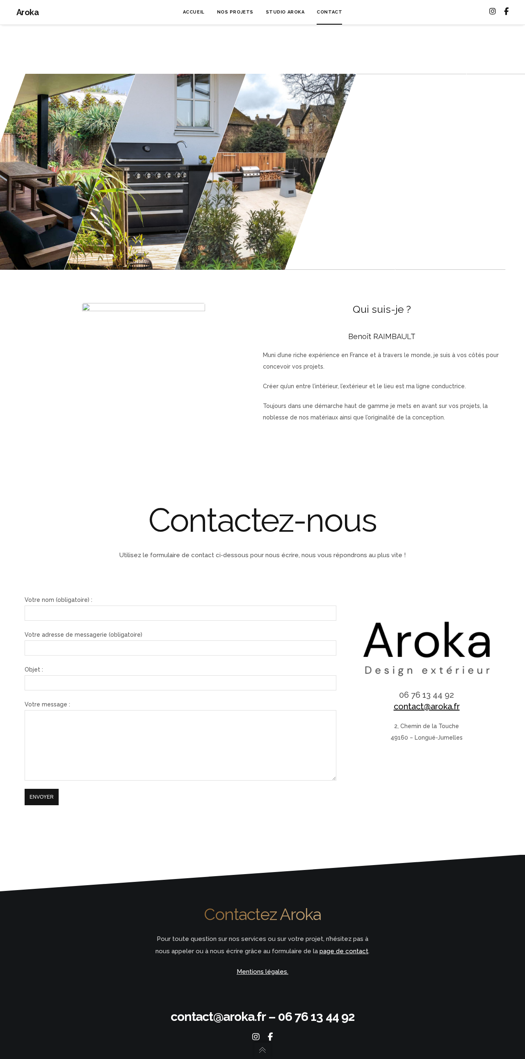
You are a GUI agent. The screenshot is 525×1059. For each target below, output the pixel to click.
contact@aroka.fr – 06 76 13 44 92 (262, 1016)
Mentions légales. (262, 971)
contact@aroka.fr (427, 706)
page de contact (344, 951)
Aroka (27, 12)
